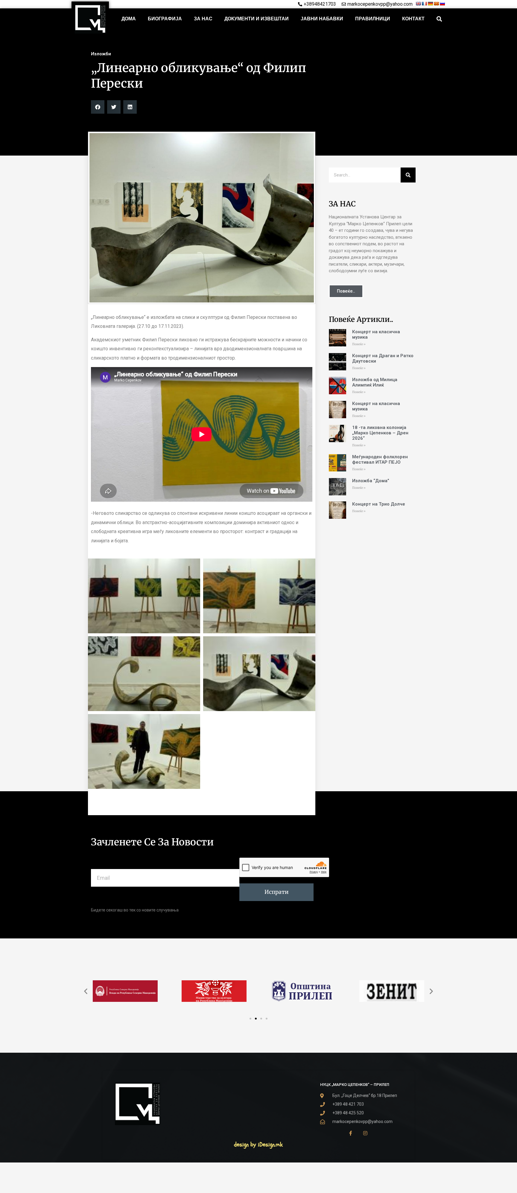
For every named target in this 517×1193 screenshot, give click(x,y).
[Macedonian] (436, 3)
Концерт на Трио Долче (378, 504)
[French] (424, 3)
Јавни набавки (322, 18)
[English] (418, 3)
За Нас (203, 18)
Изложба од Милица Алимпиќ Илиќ (374, 382)
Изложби (101, 54)
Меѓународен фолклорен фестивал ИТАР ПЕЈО (380, 459)
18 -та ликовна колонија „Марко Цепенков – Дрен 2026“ (380, 433)
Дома (128, 18)
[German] (430, 3)
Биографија (165, 18)
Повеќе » (359, 344)
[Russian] (442, 3)
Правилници (372, 18)
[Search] (408, 175)
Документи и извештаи (256, 18)
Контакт (413, 18)
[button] (439, 19)
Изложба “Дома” (370, 480)
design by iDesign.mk (258, 1144)
